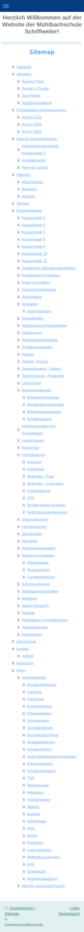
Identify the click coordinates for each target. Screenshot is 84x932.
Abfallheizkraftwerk (37, 103)
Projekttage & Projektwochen (45, 620)
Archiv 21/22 (32, 117)
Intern (20, 670)
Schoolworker (33, 318)
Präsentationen (39, 713)
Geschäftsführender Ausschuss (51, 756)
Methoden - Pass (40, 476)
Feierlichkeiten (39, 800)
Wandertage (36, 821)
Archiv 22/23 (32, 124)
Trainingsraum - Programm (43, 376)
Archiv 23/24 (32, 132)
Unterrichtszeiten (35, 519)
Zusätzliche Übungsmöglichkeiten (49, 268)
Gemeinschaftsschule (39, 290)
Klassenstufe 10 (34, 254)
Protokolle (35, 843)
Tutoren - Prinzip (35, 361)
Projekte (28, 613)
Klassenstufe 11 (34, 261)
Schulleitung (32, 297)
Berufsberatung (39, 419)
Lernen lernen (33, 440)
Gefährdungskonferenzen (47, 512)
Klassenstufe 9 (33, 246)
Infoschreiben (32, 182)
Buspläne (29, 189)
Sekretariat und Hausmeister (44, 325)
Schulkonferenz (39, 749)
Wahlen (33, 807)
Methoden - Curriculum (45, 483)
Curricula (34, 692)
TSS (30, 778)
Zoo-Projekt (31, 96)
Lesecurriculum (39, 850)
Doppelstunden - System (41, 369)
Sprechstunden (39, 311)
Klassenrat (30, 448)
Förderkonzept (33, 455)
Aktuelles (23, 74)
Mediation (29, 598)
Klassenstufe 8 (33, 239)
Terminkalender (34, 677)
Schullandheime (40, 728)
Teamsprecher (38, 570)
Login (75, 908)
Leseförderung (38, 491)
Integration (35, 792)
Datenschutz (26, 642)
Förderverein (32, 333)
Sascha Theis (33, 81)
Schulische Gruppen (38, 555)
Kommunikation (39, 706)
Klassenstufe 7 (33, 232)
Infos (31, 828)
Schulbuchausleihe (37, 347)
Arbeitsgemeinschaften (40, 591)
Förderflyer (35, 469)
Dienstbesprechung (42, 735)
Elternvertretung (29, 211)
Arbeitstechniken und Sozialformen (38, 429)
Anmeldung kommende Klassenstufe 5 (40, 149)
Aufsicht (33, 814)
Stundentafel (32, 534)
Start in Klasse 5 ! (36, 606)
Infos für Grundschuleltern (36, 139)
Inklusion (34, 462)
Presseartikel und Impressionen (41, 110)
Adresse (28, 196)
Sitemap (11, 913)
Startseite (23, 67)
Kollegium (30, 304)
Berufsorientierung (36, 390)
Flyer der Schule (35, 167)
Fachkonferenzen (41, 577)
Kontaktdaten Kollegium (41, 275)
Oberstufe (29, 541)
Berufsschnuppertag (43, 397)
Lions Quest (31, 383)
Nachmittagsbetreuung (40, 340)
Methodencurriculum (43, 857)
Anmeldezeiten (34, 160)
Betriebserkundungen (44, 412)
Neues (32, 835)
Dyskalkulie (36, 871)
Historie (28, 354)
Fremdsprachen (34, 527)
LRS (30, 498)
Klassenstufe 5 (33, 218)
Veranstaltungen (35, 627)
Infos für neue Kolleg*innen (43, 886)
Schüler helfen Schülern (46, 505)
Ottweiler (23, 175)
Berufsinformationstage (45, 404)
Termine (22, 203)
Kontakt (22, 649)
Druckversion (21, 908)
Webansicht (69, 913)
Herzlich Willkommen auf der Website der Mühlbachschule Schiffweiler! (42, 24)
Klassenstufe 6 (33, 225)
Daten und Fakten (36, 282)
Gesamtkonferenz (41, 742)
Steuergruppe (38, 563)
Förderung (35, 699)
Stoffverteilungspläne (38, 548)
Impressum (25, 663)
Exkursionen (32, 634)
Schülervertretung (36, 584)
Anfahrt (27, 656)
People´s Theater (35, 88)
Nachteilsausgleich (42, 879)
